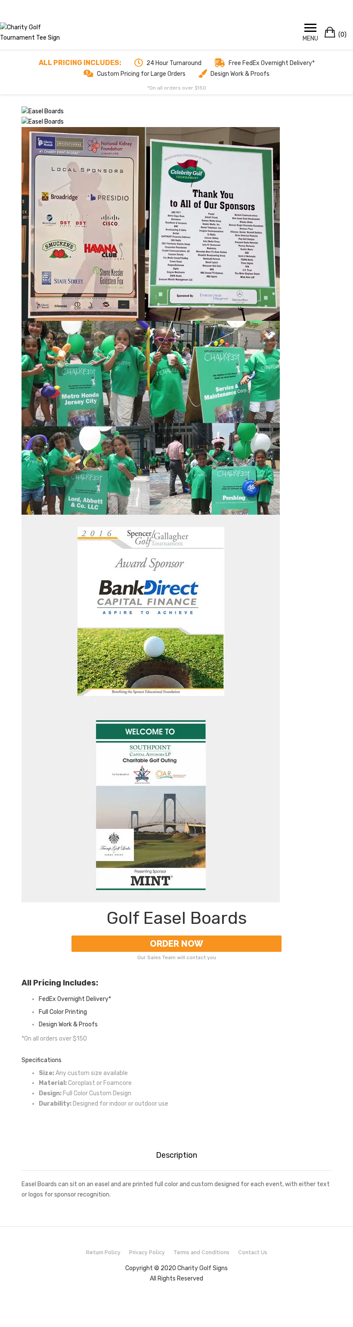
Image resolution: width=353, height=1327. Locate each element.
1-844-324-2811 (238, 7)
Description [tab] (176, 1155)
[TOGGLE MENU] (310, 28)
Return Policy (103, 1252)
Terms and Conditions (201, 1252)
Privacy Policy (147, 1252)
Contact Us (252, 1252)
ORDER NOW (176, 944)
